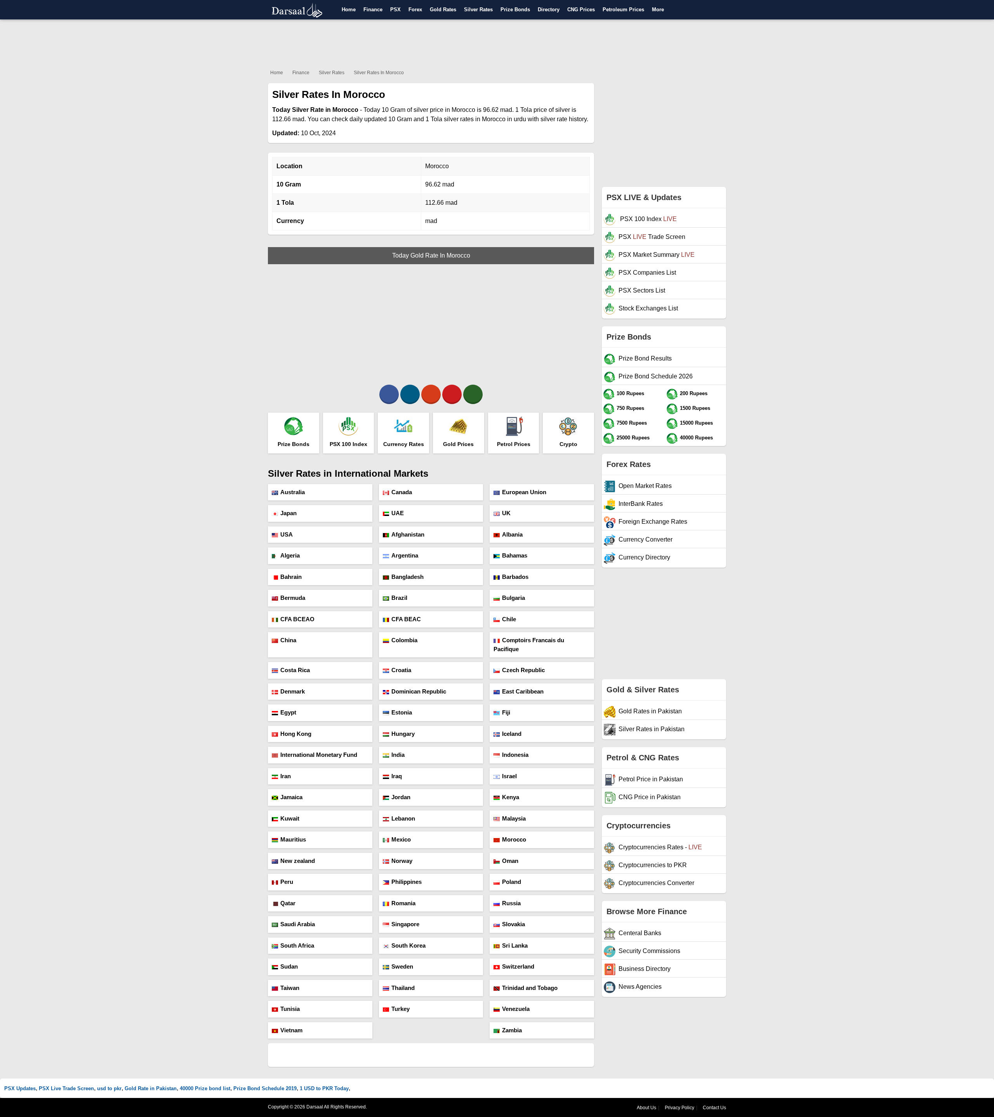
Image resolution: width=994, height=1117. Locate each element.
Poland (511, 881)
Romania (403, 903)
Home (349, 9)
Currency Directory (644, 557)
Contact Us (714, 1107)
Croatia (401, 670)
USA (286, 534)
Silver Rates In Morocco (379, 72)
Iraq (396, 776)
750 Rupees (630, 408)
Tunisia (290, 1008)
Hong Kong (295, 733)
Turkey (400, 1008)
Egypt (288, 712)
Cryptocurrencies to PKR (653, 865)
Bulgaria (513, 597)
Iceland (511, 733)
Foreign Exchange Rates (653, 521)
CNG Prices (581, 9)
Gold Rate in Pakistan (151, 1088)
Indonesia (515, 754)
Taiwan (289, 988)
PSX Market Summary (657, 254)
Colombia (404, 640)
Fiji (506, 712)
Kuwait (289, 818)
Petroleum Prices (623, 9)
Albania (512, 534)
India (398, 754)
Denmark (292, 691)
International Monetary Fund (318, 754)
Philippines (406, 881)
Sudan (289, 966)
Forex (415, 9)
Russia (511, 903)
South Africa (297, 945)
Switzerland (518, 966)
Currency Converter (646, 539)
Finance (372, 9)
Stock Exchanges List (648, 308)
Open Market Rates (645, 486)
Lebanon (403, 818)
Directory (549, 9)
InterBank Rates (641, 503)
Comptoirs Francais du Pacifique (529, 644)
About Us (646, 1107)
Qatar (287, 903)
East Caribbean (523, 691)
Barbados (515, 576)
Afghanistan (407, 534)
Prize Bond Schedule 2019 (265, 1088)
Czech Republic (523, 670)
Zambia (512, 1030)
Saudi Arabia (297, 924)
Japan (288, 513)
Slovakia (513, 924)
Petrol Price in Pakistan (651, 779)
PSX (395, 9)
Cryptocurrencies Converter (656, 883)
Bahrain (291, 576)
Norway (401, 860)
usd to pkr (109, 1088)
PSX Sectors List (642, 290)
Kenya (510, 797)
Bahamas (514, 555)
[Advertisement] (497, 42)
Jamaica (291, 797)
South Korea (408, 945)
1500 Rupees (695, 408)
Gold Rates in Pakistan (650, 711)
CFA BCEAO (297, 619)
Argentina (404, 555)
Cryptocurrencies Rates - (660, 847)
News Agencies (640, 986)
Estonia (401, 712)
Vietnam (291, 1030)
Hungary (403, 733)
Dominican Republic (418, 691)
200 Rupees (693, 393)
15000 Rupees (696, 423)
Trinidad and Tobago (530, 988)
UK (506, 513)
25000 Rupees (633, 438)
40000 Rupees (696, 438)
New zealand (297, 860)
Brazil (399, 597)
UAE (397, 513)
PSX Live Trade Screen (66, 1088)
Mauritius (293, 839)
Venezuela (516, 1008)
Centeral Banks (640, 933)
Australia (292, 492)
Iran (285, 776)
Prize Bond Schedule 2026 (656, 376)
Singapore (405, 924)
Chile (509, 619)
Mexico (401, 839)
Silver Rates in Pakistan (652, 729)
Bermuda (292, 597)
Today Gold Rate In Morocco (431, 255)
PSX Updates (20, 1088)
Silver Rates (478, 9)
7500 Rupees (632, 423)
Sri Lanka (515, 945)
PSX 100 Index (648, 219)
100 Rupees (630, 393)
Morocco (514, 839)
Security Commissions (649, 951)
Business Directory (645, 968)
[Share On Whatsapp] (473, 394)
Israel (509, 776)
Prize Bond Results (645, 358)
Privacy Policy (679, 1107)
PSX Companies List (647, 272)
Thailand (403, 988)
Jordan (400, 797)
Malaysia (514, 818)
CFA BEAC (406, 619)
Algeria (290, 555)
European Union (524, 492)
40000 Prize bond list (205, 1088)
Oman (510, 860)
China (288, 640)
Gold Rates (443, 9)
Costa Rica (295, 670)
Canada (401, 492)
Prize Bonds (515, 9)
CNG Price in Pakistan (650, 797)
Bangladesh (407, 576)
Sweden (402, 966)
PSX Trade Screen (652, 237)
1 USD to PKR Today (324, 1088)
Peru (286, 881)
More (658, 9)
